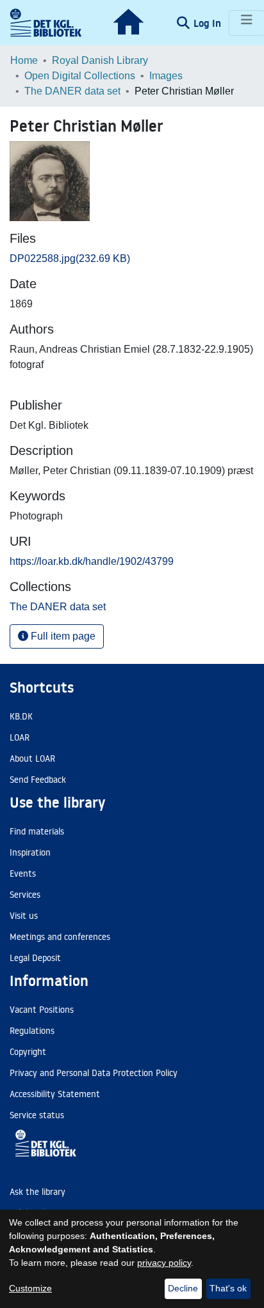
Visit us (24, 915)
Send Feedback (38, 779)
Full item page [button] (61, 636)
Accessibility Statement (55, 1094)
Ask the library (37, 1191)
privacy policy (164, 1263)
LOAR (19, 737)
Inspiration (30, 852)
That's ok (228, 1288)
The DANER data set (72, 91)
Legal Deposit (35, 958)
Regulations (32, 1030)
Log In (209, 23)
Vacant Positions (42, 1009)
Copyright (28, 1052)
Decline (183, 1288)
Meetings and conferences (60, 937)
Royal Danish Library (100, 60)
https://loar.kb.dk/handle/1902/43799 (92, 561)
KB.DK (21, 716)
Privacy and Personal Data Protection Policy (93, 1073)
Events (23, 873)
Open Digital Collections (79, 75)
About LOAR (32, 758)
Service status (37, 1115)
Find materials (37, 831)
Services (25, 894)
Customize (30, 1288)
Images (166, 75)
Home (24, 60)
